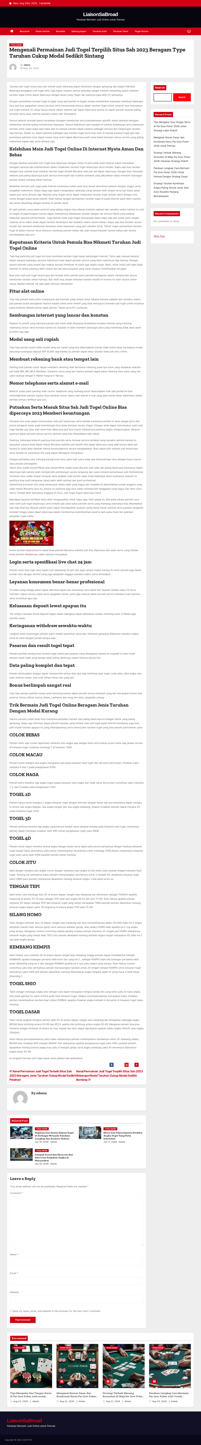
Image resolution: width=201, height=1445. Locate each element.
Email (14, 1273)
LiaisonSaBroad (100, 14)
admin (27, 65)
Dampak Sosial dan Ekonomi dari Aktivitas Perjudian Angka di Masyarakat (54, 1157)
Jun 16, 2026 (42, 1163)
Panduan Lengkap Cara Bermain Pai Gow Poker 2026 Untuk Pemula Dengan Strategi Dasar (171, 172)
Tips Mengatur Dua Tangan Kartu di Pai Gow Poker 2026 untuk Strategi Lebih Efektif (172, 126)
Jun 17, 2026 (110, 1142)
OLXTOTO (27, 1440)
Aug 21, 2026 (113, 1401)
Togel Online (141, 31)
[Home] (12, 31)
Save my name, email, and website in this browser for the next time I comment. (57, 1311)
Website (14, 1292)
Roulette (60, 31)
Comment (16, 1193)
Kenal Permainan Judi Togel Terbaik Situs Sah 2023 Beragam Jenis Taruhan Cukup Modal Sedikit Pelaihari (42, 1075)
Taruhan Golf (100, 31)
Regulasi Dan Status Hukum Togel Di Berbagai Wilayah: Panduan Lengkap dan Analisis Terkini (54, 1135)
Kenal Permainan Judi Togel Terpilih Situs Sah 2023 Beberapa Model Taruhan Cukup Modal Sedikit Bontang (109, 1075)
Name (14, 1254)
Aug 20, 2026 (160, 1401)
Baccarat (24, 31)
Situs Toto (159, 236)
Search (160, 87)
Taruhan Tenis (120, 31)
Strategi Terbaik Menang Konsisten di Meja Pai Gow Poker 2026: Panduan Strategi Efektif (172, 157)
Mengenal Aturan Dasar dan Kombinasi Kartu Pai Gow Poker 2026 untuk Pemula (171, 141)
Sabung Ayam (79, 31)
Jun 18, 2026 (42, 1142)
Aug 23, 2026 (21, 1401)
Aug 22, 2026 (67, 1401)
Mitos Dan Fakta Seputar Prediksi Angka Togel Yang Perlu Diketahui (123, 1135)
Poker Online (43, 31)
